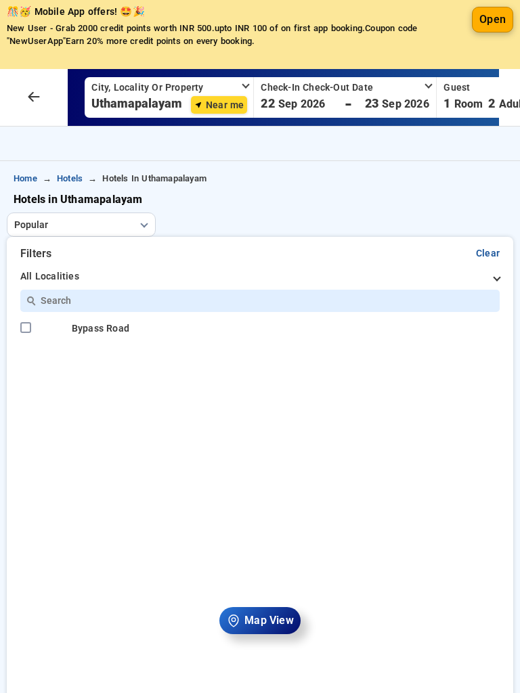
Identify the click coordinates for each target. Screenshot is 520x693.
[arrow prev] (34, 97)
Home (25, 178)
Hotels (70, 178)
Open (492, 19)
